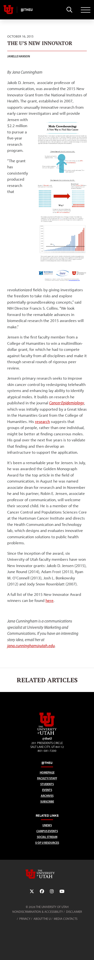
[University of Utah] (47, 874)
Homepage (47, 772)
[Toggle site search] (69, 9)
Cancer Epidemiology (66, 402)
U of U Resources (47, 843)
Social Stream (47, 837)
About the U (42, 919)
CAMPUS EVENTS (47, 831)
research (42, 421)
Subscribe (47, 801)
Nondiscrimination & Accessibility (37, 912)
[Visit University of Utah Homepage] (8, 10)
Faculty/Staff (47, 778)
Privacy (24, 919)
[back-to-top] (88, 950)
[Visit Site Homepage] (47, 734)
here (50, 600)
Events (47, 790)
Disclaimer (74, 912)
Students (47, 784)
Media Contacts (65, 919)
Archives (47, 796)
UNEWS (47, 825)
